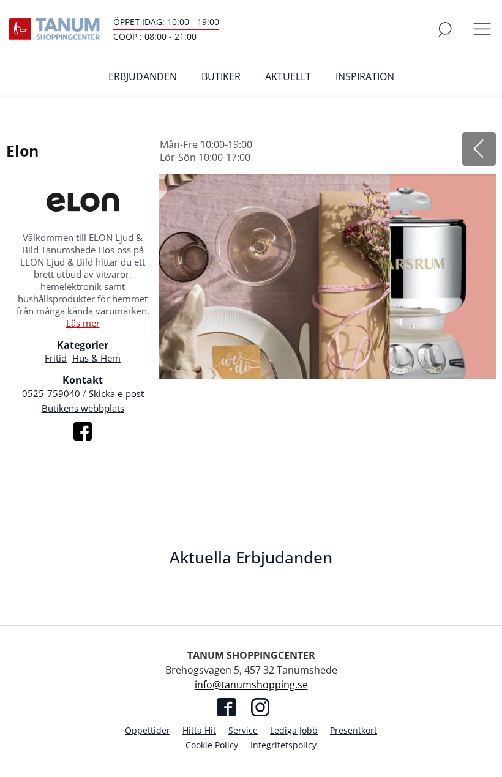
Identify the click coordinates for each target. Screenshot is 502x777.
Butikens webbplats (83, 408)
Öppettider (147, 730)
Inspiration (364, 76)
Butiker (221, 76)
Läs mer (83, 323)
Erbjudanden (142, 76)
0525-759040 (52, 393)
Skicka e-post (116, 393)
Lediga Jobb (294, 730)
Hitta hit (199, 730)
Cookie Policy (211, 745)
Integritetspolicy (283, 745)
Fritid (56, 358)
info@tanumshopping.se (251, 684)
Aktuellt (288, 76)
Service (243, 730)
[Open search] (445, 29)
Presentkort (353, 730)
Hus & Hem (96, 358)
